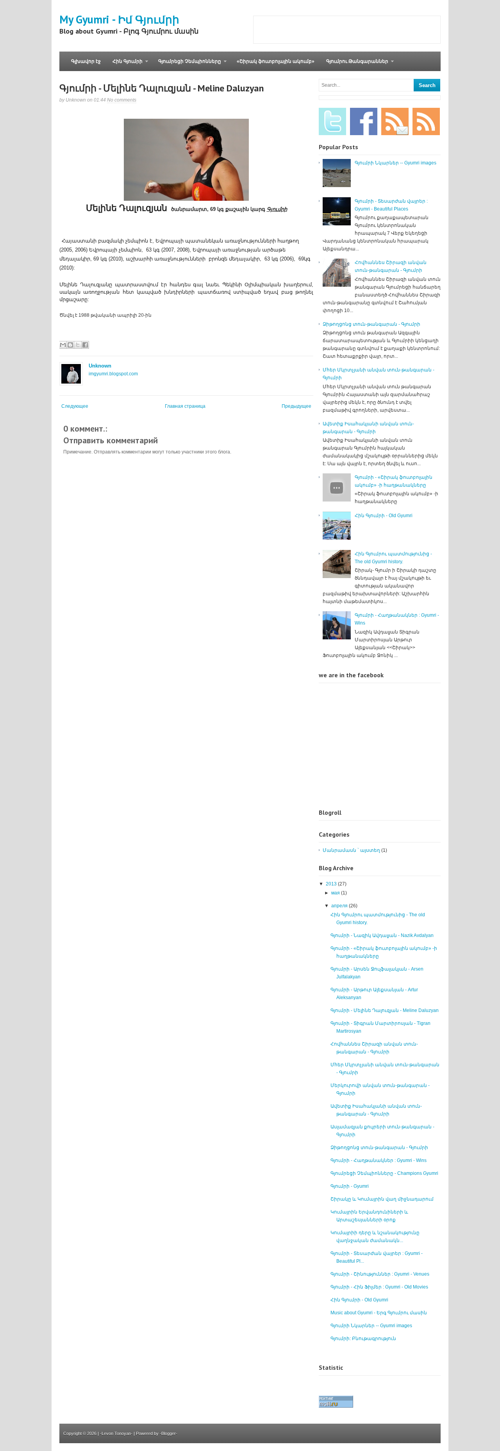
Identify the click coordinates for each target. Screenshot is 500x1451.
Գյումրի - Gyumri (349, 1186)
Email (395, 121)
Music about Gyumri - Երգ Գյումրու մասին (378, 1312)
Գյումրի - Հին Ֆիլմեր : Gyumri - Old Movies (379, 1287)
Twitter (332, 121)
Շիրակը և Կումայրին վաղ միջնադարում (382, 1199)
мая (336, 893)
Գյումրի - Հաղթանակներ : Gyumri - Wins (378, 1160)
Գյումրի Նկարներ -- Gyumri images (395, 163)
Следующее (74, 406)
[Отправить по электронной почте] (63, 345)
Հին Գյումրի (125, 65)
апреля (340, 905)
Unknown (100, 366)
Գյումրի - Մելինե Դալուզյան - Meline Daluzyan (161, 88)
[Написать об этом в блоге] (70, 345)
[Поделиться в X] (78, 345)
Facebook (363, 121)
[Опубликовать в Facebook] (85, 345)
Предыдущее (296, 406)
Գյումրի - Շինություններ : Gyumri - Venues (379, 1274)
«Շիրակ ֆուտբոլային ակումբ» (275, 61)
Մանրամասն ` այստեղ (351, 850)
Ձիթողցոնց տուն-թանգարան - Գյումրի (371, 324)
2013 (332, 884)
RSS (426, 121)
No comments (121, 100)
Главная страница (185, 406)
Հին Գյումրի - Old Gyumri (383, 515)
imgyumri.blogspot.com (113, 374)
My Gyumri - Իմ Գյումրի (119, 19)
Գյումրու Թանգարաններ (354, 65)
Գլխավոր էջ (86, 61)
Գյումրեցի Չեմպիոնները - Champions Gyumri (384, 1173)
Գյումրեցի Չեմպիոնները (186, 65)
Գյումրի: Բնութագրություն (363, 1338)
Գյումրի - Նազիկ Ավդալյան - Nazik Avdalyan (382, 935)
